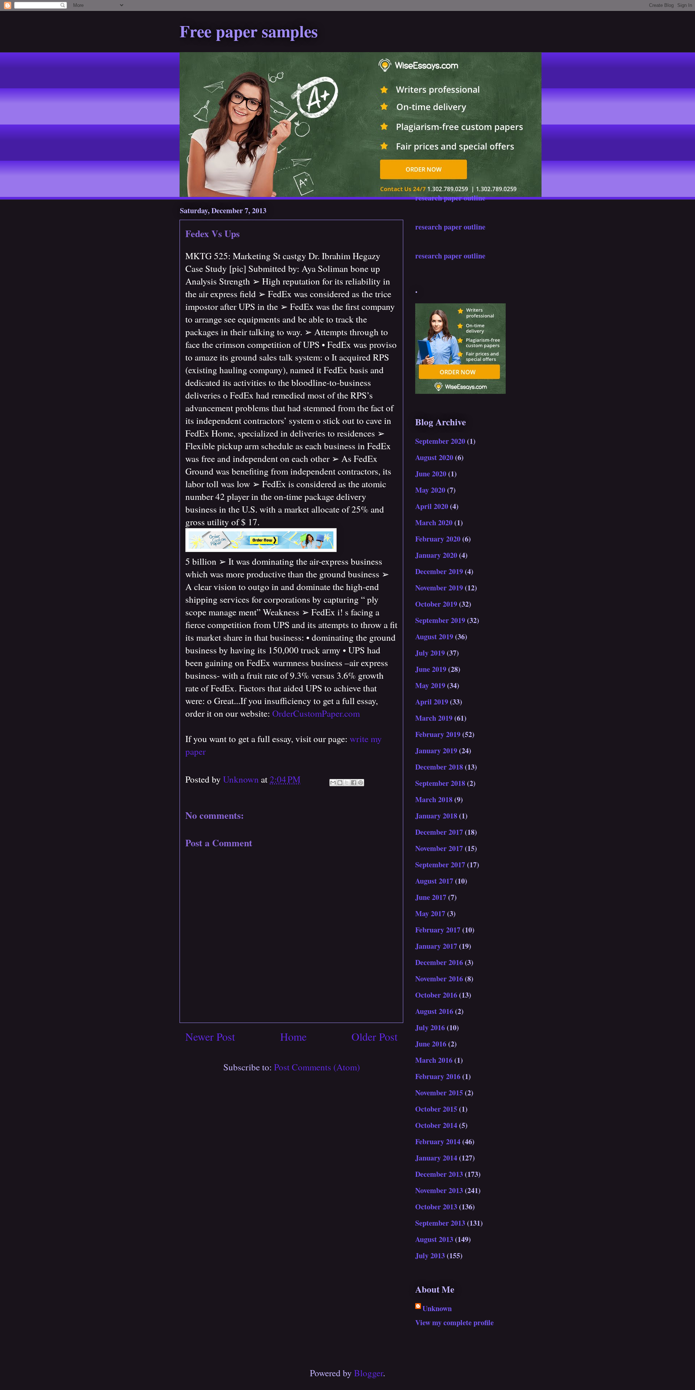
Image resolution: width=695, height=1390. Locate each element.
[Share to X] (346, 782)
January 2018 (436, 815)
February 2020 (437, 539)
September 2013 (440, 1223)
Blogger (368, 1373)
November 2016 (439, 978)
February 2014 (437, 1141)
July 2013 (430, 1255)
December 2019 (439, 571)
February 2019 (437, 734)
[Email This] (333, 782)
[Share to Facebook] (353, 782)
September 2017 (440, 864)
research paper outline (450, 198)
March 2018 (433, 799)
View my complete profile (454, 1322)
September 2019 (440, 620)
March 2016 (433, 1060)
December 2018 (439, 767)
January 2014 (436, 1158)
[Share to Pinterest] (360, 782)
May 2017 (430, 913)
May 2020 (430, 490)
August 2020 (434, 457)
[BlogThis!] (340, 782)
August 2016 (434, 1011)
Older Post (374, 1036)
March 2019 (433, 718)
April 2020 (431, 506)
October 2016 (436, 995)
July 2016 (430, 1027)
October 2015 (436, 1109)
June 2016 (430, 1044)
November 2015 (439, 1092)
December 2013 (439, 1174)
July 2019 (430, 653)
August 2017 (434, 881)
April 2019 (431, 701)
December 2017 (439, 832)
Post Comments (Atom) (317, 1067)
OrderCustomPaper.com (316, 713)
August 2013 (434, 1239)
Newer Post (210, 1036)
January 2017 (436, 946)
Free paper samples (249, 31)
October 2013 (436, 1206)
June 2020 (430, 473)
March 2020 (433, 522)
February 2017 (437, 929)
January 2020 (436, 555)
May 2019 (430, 685)
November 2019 (439, 587)
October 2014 (436, 1125)
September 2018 (440, 783)
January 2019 (436, 750)
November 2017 (439, 848)
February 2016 (437, 1076)
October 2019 (436, 604)
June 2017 (430, 897)
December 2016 (439, 962)
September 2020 (440, 441)
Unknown (437, 1308)
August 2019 (434, 636)
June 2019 (430, 669)
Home (293, 1036)
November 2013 (439, 1190)
